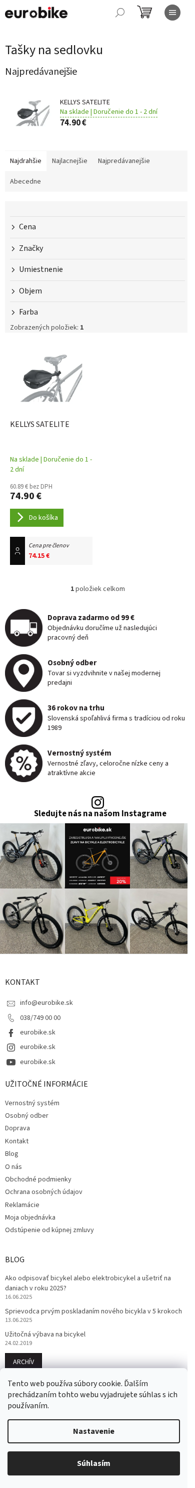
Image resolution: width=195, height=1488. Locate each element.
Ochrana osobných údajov (43, 1192)
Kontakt (16, 1141)
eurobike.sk (38, 1032)
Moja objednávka (30, 1218)
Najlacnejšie (70, 161)
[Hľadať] (120, 13)
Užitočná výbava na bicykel (45, 1335)
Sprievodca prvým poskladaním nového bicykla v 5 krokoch (93, 1311)
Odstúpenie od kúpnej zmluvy (49, 1230)
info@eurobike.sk (46, 1003)
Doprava (17, 1128)
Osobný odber (26, 1116)
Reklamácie (22, 1205)
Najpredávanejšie (124, 161)
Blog (11, 1154)
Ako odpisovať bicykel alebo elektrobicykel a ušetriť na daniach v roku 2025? (88, 1283)
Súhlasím (93, 1463)
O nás (13, 1167)
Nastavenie (93, 1431)
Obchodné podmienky (38, 1179)
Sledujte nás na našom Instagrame (100, 814)
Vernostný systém (32, 1103)
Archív (23, 1362)
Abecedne (25, 182)
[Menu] (172, 13)
